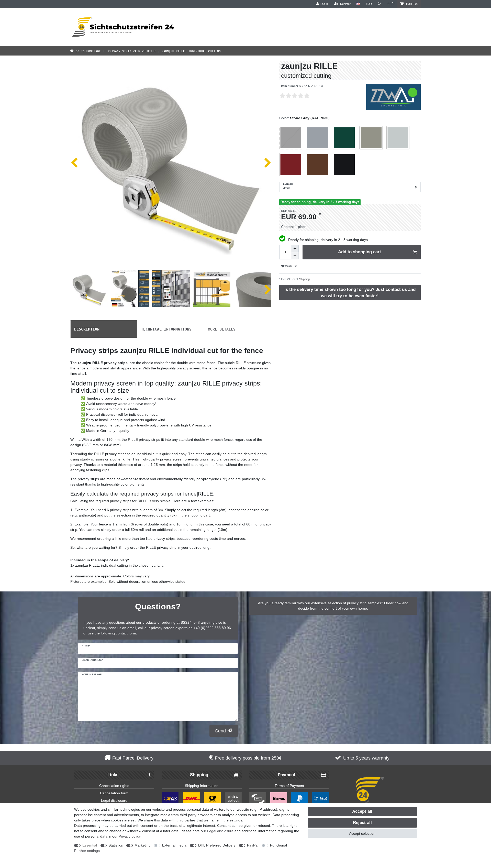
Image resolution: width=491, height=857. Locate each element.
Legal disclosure (114, 800)
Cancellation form (114, 793)
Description (86, 329)
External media (174, 845)
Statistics (115, 845)
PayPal (252, 845)
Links (112, 774)
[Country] (358, 4)
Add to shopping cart (359, 251)
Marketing (143, 845)
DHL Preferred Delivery (217, 845)
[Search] (380, 4)
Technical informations (166, 329)
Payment (286, 774)
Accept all (362, 811)
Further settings (87, 851)
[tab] (103, 329)
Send (220, 730)
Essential (89, 845)
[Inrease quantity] (295, 248)
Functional (278, 845)
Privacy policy (129, 836)
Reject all (362, 822)
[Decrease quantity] (295, 255)
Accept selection (362, 833)
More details (222, 329)
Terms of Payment (289, 786)
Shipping (304, 279)
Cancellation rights (114, 786)
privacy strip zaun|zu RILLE (131, 50)
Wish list (290, 266)
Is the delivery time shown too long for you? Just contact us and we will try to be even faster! (350, 292)
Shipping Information (201, 786)
